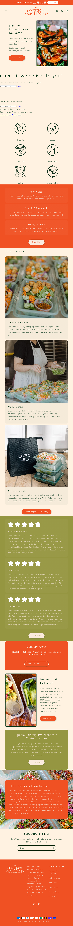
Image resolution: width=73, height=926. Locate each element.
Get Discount (21, 481)
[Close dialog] (64, 442)
